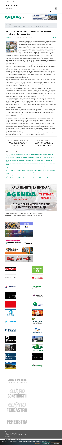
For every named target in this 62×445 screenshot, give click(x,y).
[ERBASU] (44, 365)
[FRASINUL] (44, 339)
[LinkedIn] (55, 38)
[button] (53, 11)
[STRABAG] (17, 269)
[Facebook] (6, 5)
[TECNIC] (44, 17)
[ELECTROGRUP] (17, 278)
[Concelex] (19, 225)
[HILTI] (19, 258)
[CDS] (44, 356)
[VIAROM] (17, 286)
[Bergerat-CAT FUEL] (17, 365)
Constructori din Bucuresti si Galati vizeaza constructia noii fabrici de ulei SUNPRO (44, 143)
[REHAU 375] (19, 242)
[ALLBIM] (19, 233)
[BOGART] (44, 286)
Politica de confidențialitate (11, 433)
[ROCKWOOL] (44, 278)
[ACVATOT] (17, 312)
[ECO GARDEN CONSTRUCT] (44, 347)
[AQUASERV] (44, 304)
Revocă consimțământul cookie (13, 439)
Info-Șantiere (10, 37)
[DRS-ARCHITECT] (17, 295)
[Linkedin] (8, 5)
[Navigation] (26, 17)
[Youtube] (14, 5)
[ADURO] (17, 304)
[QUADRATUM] (17, 339)
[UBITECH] (44, 321)
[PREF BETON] (19, 250)
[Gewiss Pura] (44, 312)
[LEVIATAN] (44, 295)
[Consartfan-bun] (44, 330)
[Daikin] (17, 321)
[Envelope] (16, 5)
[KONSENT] (17, 330)
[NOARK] (44, 269)
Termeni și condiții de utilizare (12, 432)
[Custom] (11, 5)
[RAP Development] (17, 356)
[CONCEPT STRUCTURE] (17, 347)
